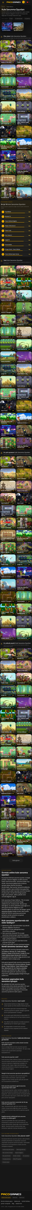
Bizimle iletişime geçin (7, 1201)
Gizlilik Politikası (26, 1201)
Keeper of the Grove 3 (14, 953)
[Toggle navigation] (3, 2)
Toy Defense (5, 951)
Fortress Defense (20, 964)
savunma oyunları (7, 911)
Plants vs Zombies (21, 968)
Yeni (13, 260)
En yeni (11, 18)
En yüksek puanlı (17, 643)
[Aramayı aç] (23, 2)
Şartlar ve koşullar (5, 1203)
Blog (13, 1203)
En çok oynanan (17, 452)
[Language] (28, 2)
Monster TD (12, 951)
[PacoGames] (11, 1194)
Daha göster (16, 860)
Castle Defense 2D (9, 964)
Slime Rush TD (9, 968)
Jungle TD (23, 953)
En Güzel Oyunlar (18, 18)
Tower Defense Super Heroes (10, 955)
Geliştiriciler (19, 1203)
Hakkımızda (17, 1201)
